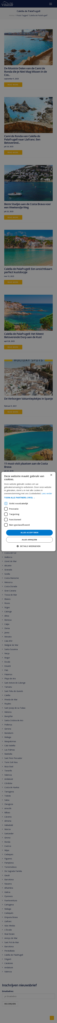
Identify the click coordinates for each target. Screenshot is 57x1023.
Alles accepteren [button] (29, 532)
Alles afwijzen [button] (29, 539)
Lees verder (47, 493)
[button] (28, 497)
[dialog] (28, 511)
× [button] (51, 475)
